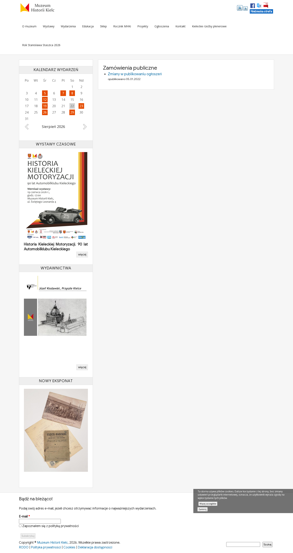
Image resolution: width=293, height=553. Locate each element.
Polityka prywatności (46, 546)
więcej (82, 253)
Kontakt (180, 26)
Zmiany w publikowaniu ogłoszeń (135, 74)
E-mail (24, 515)
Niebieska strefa (261, 11)
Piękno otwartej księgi (42, 248)
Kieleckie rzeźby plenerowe (209, 26)
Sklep (103, 26)
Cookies (69, 546)
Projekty (142, 26)
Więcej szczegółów (208, 503)
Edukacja (88, 26)
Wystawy (48, 26)
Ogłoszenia (161, 26)
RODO (24, 546)
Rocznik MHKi (122, 26)
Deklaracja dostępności (95, 546)
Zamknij (202, 509)
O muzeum (29, 26)
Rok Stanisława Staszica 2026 (41, 45)
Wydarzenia (68, 26)
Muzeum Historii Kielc (52, 542)
